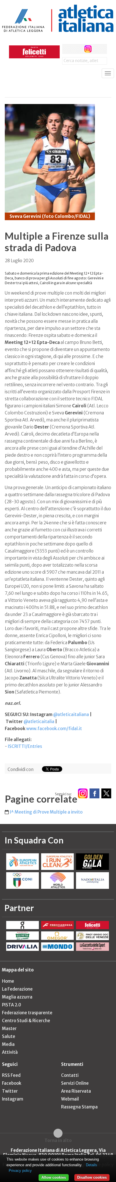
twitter (77, 48)
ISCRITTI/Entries (25, 746)
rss (98, 48)
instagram (88, 48)
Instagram (12, 1099)
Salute (8, 1036)
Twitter (10, 1091)
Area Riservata (76, 1091)
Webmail (70, 1099)
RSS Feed (11, 1075)
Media (8, 1044)
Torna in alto (58, 1140)
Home (8, 981)
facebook (67, 48)
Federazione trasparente (27, 1012)
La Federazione (17, 989)
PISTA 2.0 (11, 1005)
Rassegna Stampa (79, 1107)
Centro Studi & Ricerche (26, 1020)
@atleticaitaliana (71, 714)
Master (9, 1028)
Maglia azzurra (17, 997)
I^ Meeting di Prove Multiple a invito (46, 812)
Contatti (70, 1075)
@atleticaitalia (39, 721)
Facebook (11, 1083)
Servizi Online (75, 1083)
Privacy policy (20, 1170)
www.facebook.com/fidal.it (54, 728)
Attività (10, 1052)
